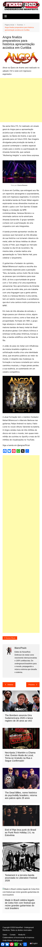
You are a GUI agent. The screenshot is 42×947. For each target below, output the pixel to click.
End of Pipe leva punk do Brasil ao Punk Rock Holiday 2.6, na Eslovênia (20, 832)
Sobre (5, 935)
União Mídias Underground (12, 940)
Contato (12, 935)
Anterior (10, 685)
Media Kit (21, 935)
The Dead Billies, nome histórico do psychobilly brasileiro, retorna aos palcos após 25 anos (21, 795)
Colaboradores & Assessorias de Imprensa (18, 937)
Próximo (31, 685)
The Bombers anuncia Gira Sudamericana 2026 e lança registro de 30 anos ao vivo (19, 718)
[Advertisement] (21, 100)
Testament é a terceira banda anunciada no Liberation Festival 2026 (21, 878)
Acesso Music (10, 638)
